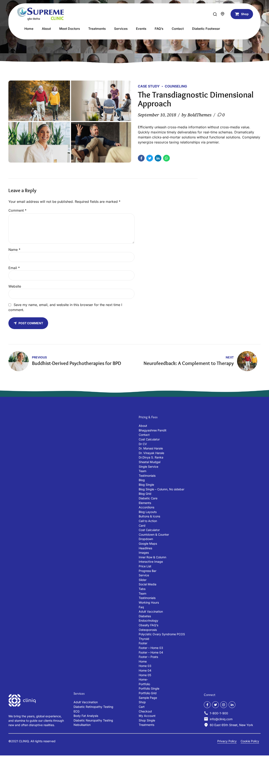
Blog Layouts (148, 512)
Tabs (142, 589)
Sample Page (148, 697)
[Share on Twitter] (149, 158)
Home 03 (145, 666)
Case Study (149, 86)
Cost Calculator (149, 439)
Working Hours (149, 602)
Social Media (147, 584)
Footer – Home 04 (151, 652)
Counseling (176, 86)
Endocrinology (148, 620)
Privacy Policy (227, 741)
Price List (145, 566)
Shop (142, 702)
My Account (147, 715)
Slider (142, 580)
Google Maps (148, 543)
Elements (145, 503)
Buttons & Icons (149, 516)
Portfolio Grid (148, 693)
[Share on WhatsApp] (166, 158)
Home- (143, 679)
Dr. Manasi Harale (151, 448)
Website (14, 286)
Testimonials (147, 475)
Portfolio (144, 684)
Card (142, 525)
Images (144, 552)
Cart (142, 706)
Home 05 (145, 675)
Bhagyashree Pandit (152, 430)
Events (141, 29)
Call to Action (148, 521)
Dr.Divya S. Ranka (151, 457)
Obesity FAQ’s (148, 625)
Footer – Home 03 (151, 648)
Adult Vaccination (151, 611)
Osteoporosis (148, 629)
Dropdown (146, 539)
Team (142, 471)
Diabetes (145, 616)
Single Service (148, 466)
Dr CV (143, 444)
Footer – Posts (148, 657)
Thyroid (144, 639)
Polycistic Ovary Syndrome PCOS (162, 634)
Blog (142, 480)
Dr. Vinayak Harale (151, 453)
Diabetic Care (148, 498)
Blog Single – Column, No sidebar (161, 489)
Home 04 (145, 670)
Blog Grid (145, 493)
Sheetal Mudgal (149, 462)
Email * (14, 268)
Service (144, 575)
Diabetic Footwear (206, 29)
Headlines (145, 548)
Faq (141, 607)
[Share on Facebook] (141, 158)
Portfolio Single (149, 688)
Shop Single (147, 720)
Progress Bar (147, 571)
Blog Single (146, 484)
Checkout (145, 711)
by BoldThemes (197, 115)
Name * (14, 249)
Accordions (146, 507)
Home (28, 29)
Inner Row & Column (152, 557)
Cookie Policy (250, 741)
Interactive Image (151, 561)
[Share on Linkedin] (158, 158)
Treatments (97, 29)
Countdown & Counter (154, 534)
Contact (178, 29)
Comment (17, 210)
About (46, 29)
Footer (143, 643)
